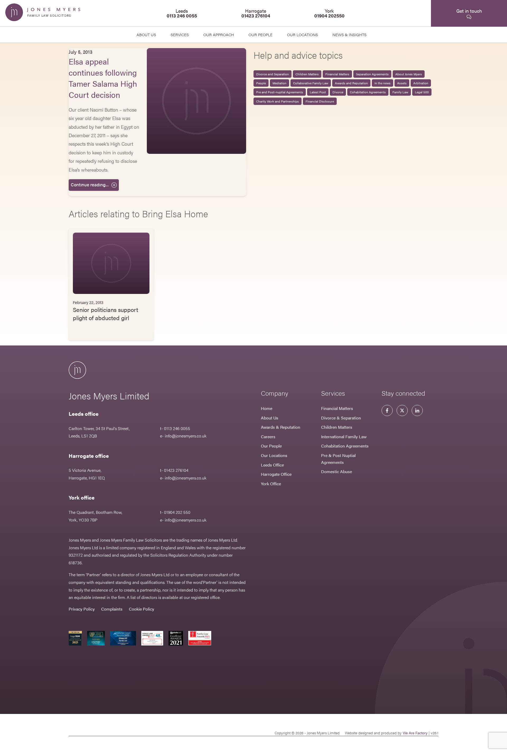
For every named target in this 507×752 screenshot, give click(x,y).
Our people (260, 34)
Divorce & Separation (341, 418)
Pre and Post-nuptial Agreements (279, 92)
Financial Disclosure (320, 101)
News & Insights (349, 34)
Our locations (302, 34)
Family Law (400, 92)
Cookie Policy (141, 609)
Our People (271, 446)
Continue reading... (90, 184)
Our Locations (274, 455)
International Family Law (344, 436)
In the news (382, 83)
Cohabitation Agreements (368, 92)
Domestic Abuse (336, 471)
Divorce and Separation (272, 74)
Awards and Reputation (351, 83)
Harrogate (255, 13)
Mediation (280, 83)
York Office (271, 484)
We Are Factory (415, 732)
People (261, 83)
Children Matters (307, 74)
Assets (402, 83)
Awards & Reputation (280, 427)
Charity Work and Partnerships (277, 101)
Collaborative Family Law (310, 83)
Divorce (337, 92)
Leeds (182, 13)
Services (180, 34)
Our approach (218, 34)
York (329, 13)
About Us (146, 34)
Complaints (112, 609)
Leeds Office (272, 465)
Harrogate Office (276, 474)
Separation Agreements (372, 74)
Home (266, 408)
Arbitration (420, 83)
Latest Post (318, 92)
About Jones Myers (408, 74)
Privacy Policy (82, 609)
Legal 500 (422, 92)
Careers (268, 436)
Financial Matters (337, 74)
